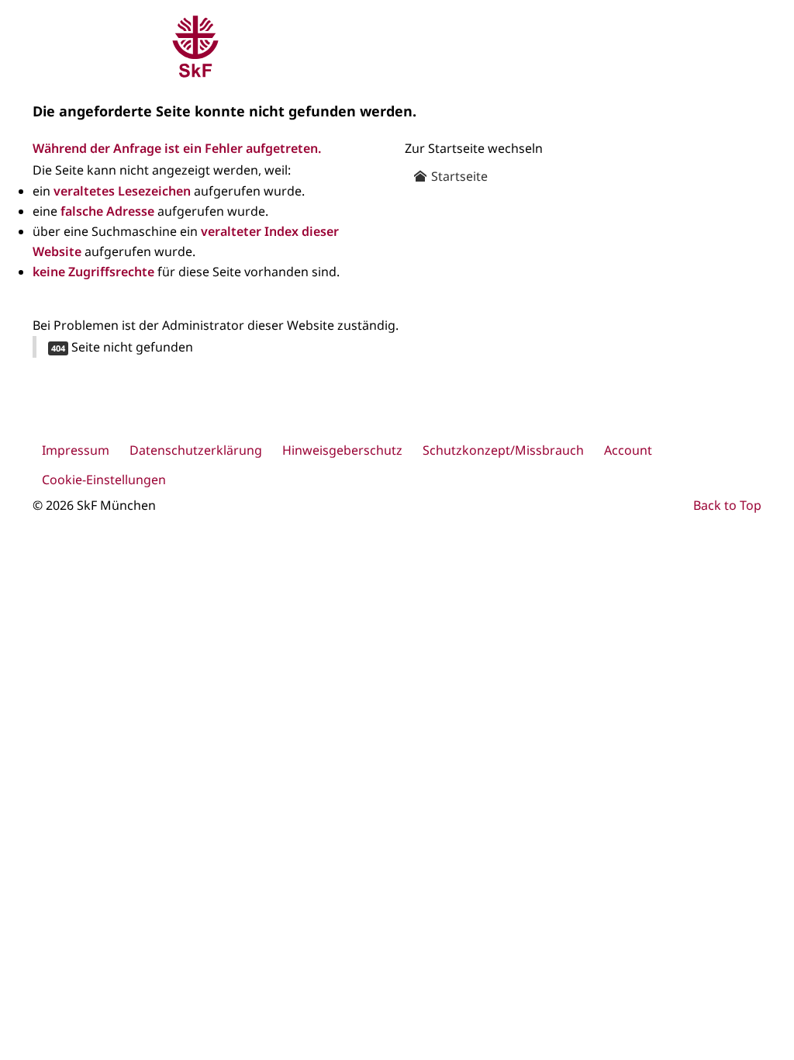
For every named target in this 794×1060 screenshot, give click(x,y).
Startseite (458, 176)
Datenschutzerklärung (195, 450)
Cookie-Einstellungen (104, 479)
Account (628, 450)
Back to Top (727, 505)
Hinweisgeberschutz (342, 450)
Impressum (75, 450)
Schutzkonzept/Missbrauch (503, 450)
